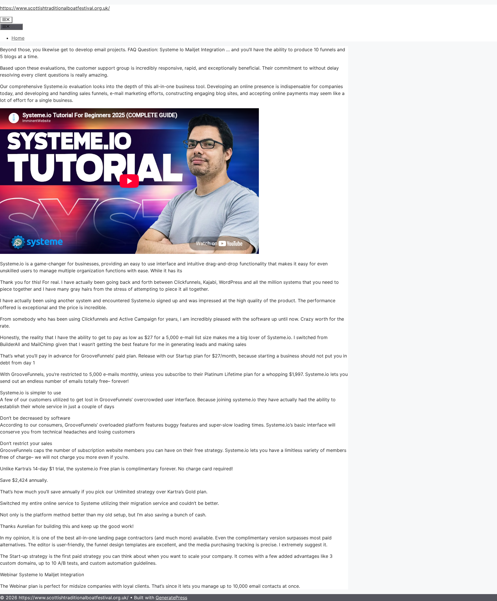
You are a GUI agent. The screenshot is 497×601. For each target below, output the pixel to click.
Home (18, 38)
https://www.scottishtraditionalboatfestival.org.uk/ (55, 8)
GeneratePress (171, 597)
